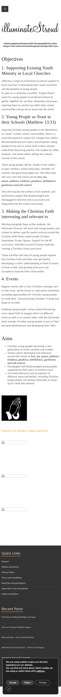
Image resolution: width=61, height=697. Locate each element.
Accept (12, 682)
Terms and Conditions (12, 578)
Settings (43, 682)
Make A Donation (10, 594)
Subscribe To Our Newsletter (15, 588)
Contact (5, 561)
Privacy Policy (8, 572)
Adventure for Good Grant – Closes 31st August (23, 647)
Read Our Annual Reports (14, 583)
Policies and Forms (10, 567)
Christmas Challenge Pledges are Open (19, 617)
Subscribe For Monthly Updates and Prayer (25, 430)
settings (41, 671)
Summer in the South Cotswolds (16, 658)
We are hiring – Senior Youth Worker (18, 637)
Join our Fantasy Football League (16, 627)
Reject (27, 682)
